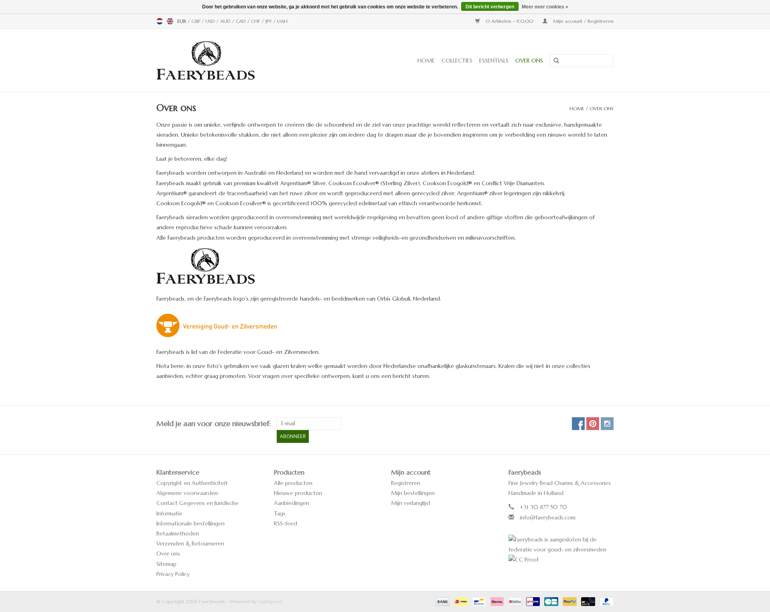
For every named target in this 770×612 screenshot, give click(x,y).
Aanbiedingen (291, 503)
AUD (226, 21)
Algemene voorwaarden (187, 493)
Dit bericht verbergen (490, 7)
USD (211, 21)
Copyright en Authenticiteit (192, 483)
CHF (256, 21)
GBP (196, 21)
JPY (269, 21)
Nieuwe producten (298, 493)
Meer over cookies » (545, 7)
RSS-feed (285, 523)
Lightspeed (270, 601)
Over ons (529, 60)
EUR (182, 21)
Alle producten (293, 483)
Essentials (494, 60)
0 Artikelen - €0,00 (509, 21)
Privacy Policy (173, 574)
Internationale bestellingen (190, 523)
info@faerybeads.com (547, 517)
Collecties (457, 60)
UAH (282, 21)
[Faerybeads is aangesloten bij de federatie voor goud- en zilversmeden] (561, 545)
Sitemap (166, 564)
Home (426, 60)
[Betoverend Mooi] (232, 60)
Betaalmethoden (177, 533)
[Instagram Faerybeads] (607, 423)
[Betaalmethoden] (442, 601)
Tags (280, 513)
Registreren (405, 483)
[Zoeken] (553, 61)
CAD (241, 21)
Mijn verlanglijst (411, 503)
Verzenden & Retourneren (190, 543)
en (170, 21)
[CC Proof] (561, 560)
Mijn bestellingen (413, 493)
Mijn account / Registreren (582, 21)
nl (159, 21)
